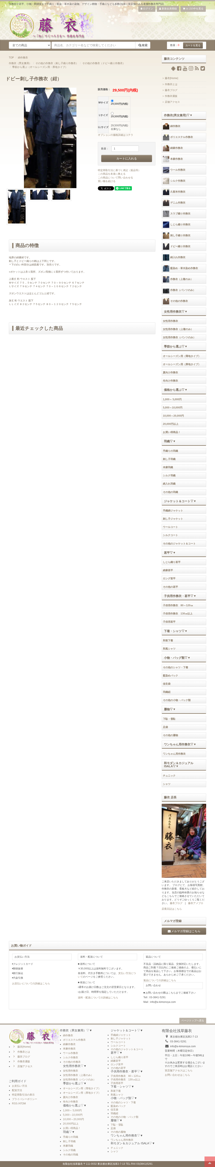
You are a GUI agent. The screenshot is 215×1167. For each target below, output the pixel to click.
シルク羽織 (169, 475)
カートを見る (193, 45)
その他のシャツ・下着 (175, 667)
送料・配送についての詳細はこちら (98, 997)
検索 (145, 45)
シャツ (166, 784)
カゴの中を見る (194, 8)
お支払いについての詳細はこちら (31, 983)
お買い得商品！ (172, 432)
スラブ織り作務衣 (180, 213)
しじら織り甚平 (172, 562)
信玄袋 (166, 683)
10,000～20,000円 (173, 415)
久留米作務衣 (177, 191)
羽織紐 (166, 691)
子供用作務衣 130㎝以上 (178, 613)
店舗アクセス (172, 101)
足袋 (165, 727)
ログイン (147, 8)
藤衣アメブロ (195, 903)
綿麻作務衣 (176, 148)
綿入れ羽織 (169, 483)
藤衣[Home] (171, 78)
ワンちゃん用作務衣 (174, 753)
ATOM (22, 1103)
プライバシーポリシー (24, 1099)
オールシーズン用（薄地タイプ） (182, 356)
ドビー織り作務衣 (180, 246)
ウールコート (170, 526)
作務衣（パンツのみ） (182, 290)
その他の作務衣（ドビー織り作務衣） (103, 63)
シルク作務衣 (177, 180)
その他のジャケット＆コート (179, 543)
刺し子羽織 (169, 459)
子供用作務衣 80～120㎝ (178, 605)
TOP (11, 57)
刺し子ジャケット (173, 518)
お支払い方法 (19, 1085)
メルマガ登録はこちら (186, 931)
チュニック (169, 775)
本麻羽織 (168, 467)
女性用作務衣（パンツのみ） (179, 337)
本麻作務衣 (176, 158)
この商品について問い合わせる (115, 177)
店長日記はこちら (172, 908)
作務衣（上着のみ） (181, 279)
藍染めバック (170, 675)
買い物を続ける (106, 181)
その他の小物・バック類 (177, 700)
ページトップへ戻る (192, 1020)
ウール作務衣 (177, 169)
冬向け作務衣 (170, 380)
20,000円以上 (170, 423)
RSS (14, 1103)
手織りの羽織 (170, 450)
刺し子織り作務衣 (180, 235)
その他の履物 (170, 735)
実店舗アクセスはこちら (179, 1070)
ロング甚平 (169, 578)
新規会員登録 (169, 8)
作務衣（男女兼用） (20, 63)
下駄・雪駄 (169, 718)
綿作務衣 (23, 57)
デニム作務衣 (177, 202)
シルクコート (170, 535)
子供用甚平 (169, 621)
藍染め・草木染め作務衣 (184, 268)
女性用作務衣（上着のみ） (178, 329)
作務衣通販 (171, 96)
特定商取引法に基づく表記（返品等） (119, 170)
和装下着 (168, 640)
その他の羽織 (170, 492)
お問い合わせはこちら (177, 1074)
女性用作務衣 (170, 320)
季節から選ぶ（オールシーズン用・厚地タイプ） (40, 67)
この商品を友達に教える (112, 173)
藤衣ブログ (171, 90)
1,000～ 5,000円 (172, 399)
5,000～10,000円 (172, 407)
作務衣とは (171, 84)
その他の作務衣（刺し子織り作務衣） (56, 63)
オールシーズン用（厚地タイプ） (182, 364)
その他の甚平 (170, 586)
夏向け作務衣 (170, 372)
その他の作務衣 (179, 301)
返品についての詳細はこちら (159, 980)
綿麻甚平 (168, 570)
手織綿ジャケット (173, 510)
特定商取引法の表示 (23, 1094)
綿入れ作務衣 (177, 257)
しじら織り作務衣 (180, 224)
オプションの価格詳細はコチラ (115, 134)
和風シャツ (169, 648)
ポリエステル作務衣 (181, 137)
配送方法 (17, 1090)
